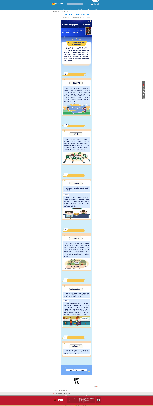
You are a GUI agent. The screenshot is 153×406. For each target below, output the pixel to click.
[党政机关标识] (55, 400)
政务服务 (71, 9)
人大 (68, 393)
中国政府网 (56, 393)
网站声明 (69, 400)
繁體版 (98, 4)
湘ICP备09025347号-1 (68, 405)
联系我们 (69, 398)
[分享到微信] (97, 386)
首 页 (56, 9)
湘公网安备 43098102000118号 (79, 405)
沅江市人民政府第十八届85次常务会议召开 (61, 390)
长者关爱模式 (95, 0)
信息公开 (63, 9)
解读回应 (62, 11)
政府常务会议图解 (66, 11)
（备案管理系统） (73, 405)
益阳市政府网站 (65, 393)
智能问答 (95, 4)
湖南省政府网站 (60, 393)
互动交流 (80, 9)
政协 (69, 393)
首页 (56, 11)
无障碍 (98, 3)
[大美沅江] (92, 4)
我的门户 (95, 3)
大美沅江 (96, 9)
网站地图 (75, 398)
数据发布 (88, 9)
